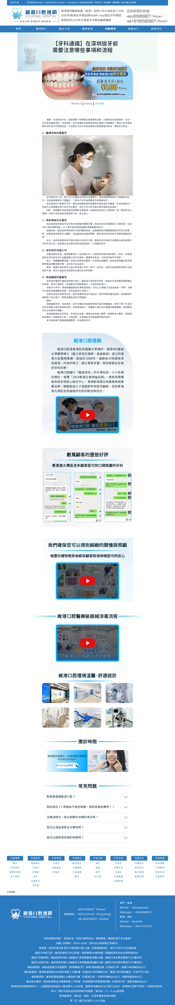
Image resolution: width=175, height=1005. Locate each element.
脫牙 (98, 872)
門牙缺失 (15, 868)
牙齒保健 (160, 858)
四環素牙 (35, 881)
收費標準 (110, 28)
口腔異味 (160, 868)
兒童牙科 (139, 858)
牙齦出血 (118, 868)
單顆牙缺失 (15, 872)
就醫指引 (133, 28)
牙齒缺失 (160, 876)
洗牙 (35, 876)
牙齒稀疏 (77, 868)
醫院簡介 (41, 28)
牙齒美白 (36, 858)
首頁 (18, 28)
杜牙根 (97, 876)
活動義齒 (56, 868)
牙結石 (35, 868)
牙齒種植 (15, 858)
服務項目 (156, 28)
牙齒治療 (98, 858)
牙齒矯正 (77, 858)
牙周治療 (118, 858)
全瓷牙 (56, 863)
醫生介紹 (64, 28)
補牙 (98, 863)
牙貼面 (35, 885)
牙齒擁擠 (77, 872)
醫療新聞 (87, 28)
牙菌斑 (35, 872)
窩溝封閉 (139, 876)
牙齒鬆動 (118, 881)
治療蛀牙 (139, 863)
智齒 (98, 868)
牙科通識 (99, 104)
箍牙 (77, 876)
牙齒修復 (56, 858)
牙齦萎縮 (118, 876)
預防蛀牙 (139, 868)
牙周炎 (118, 863)
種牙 (15, 863)
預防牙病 (160, 872)
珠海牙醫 (14, 3)
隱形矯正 (77, 863)
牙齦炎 (118, 872)
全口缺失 (15, 876)
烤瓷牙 (56, 872)
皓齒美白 (35, 863)
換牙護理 (139, 872)
